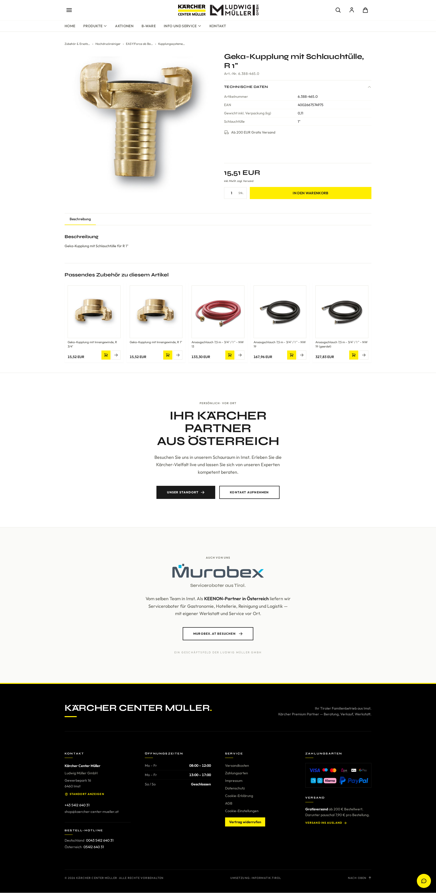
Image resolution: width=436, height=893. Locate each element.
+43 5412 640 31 (77, 805)
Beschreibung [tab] (80, 219)
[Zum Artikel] (116, 355)
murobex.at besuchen (214, 633)
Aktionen (124, 26)
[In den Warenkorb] (106, 355)
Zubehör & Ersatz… (77, 44)
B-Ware (149, 26)
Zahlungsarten (236, 773)
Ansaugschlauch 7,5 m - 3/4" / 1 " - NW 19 (280, 344)
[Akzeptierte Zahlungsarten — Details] (338, 775)
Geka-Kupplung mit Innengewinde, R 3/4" (92, 344)
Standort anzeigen (87, 794)
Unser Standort (183, 492)
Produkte (92, 26)
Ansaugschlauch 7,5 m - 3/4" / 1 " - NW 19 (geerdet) (341, 344)
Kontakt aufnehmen (249, 492)
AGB (228, 803)
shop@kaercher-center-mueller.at (92, 811)
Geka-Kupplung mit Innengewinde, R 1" (156, 342)
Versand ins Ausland (323, 822)
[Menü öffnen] (69, 10)
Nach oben (357, 878)
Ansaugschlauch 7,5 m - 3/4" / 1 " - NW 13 (218, 344)
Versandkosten (237, 765)
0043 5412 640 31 (100, 840)
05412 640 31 (94, 847)
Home (70, 26)
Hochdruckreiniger (108, 44)
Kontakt (217, 26)
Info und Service (180, 26)
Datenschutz (235, 788)
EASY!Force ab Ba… (139, 44)
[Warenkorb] (365, 10)
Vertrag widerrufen (245, 822)
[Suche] (338, 10)
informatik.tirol (266, 878)
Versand (248, 181)
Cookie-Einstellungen (242, 811)
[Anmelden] (352, 10)
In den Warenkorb (311, 193)
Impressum (233, 780)
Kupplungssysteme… (171, 44)
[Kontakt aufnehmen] (424, 881)
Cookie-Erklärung (239, 795)
